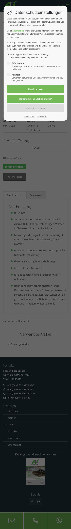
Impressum (42, 116)
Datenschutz (18, 31)
